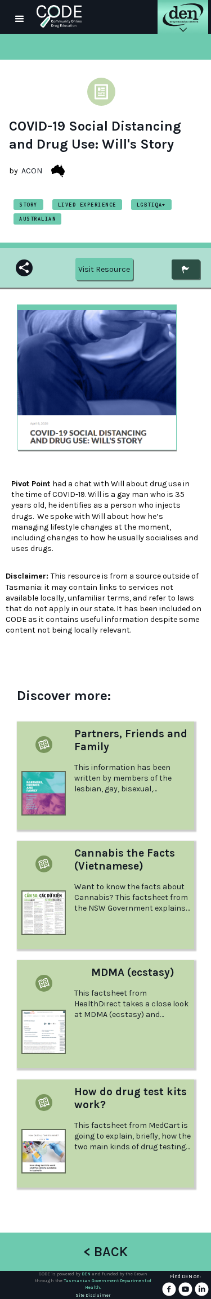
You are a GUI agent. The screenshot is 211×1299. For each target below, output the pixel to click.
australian (37, 219)
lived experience (87, 204)
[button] (20, 17)
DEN (86, 1273)
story (28, 204)
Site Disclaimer (92, 1295)
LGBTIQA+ (151, 204)
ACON (31, 171)
